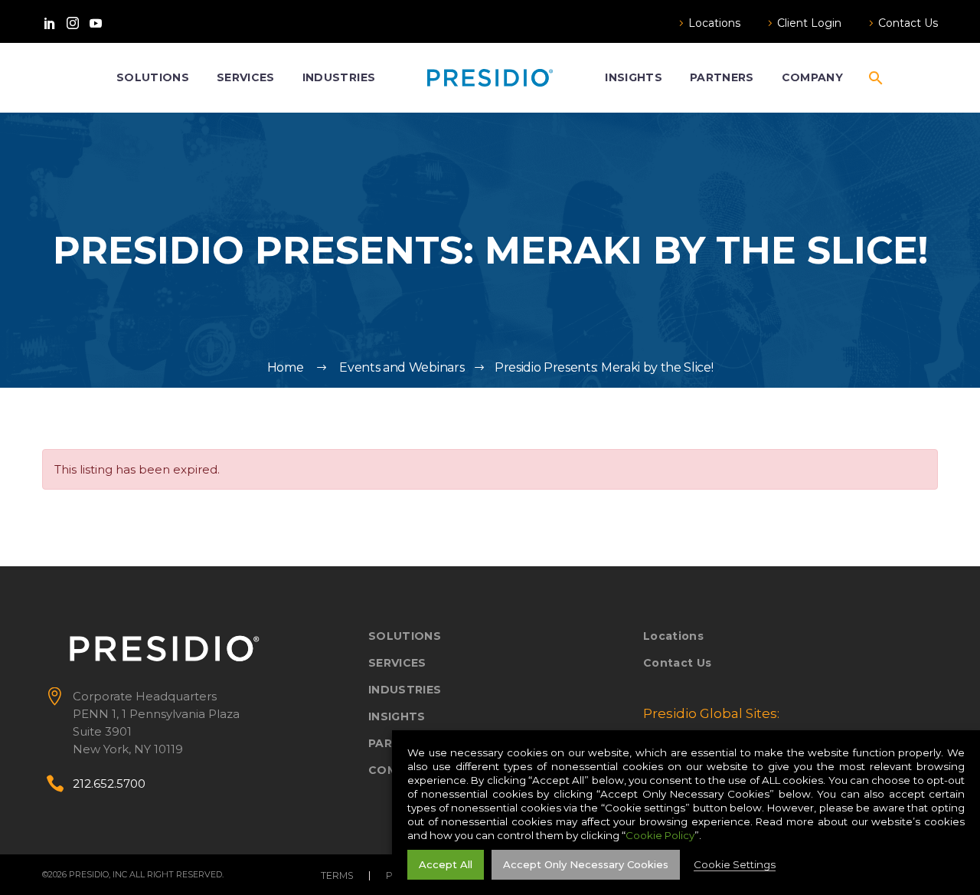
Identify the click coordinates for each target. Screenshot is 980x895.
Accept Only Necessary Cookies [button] (585, 864)
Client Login (809, 23)
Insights (633, 77)
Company (812, 77)
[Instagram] (72, 23)
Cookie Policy (660, 835)
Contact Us (908, 23)
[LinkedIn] (49, 23)
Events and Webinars (401, 367)
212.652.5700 (109, 783)
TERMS (337, 875)
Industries (338, 77)
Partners (722, 77)
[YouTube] (95, 23)
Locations (714, 23)
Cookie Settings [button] (735, 864)
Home (285, 367)
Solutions (152, 77)
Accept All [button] (445, 864)
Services (246, 77)
